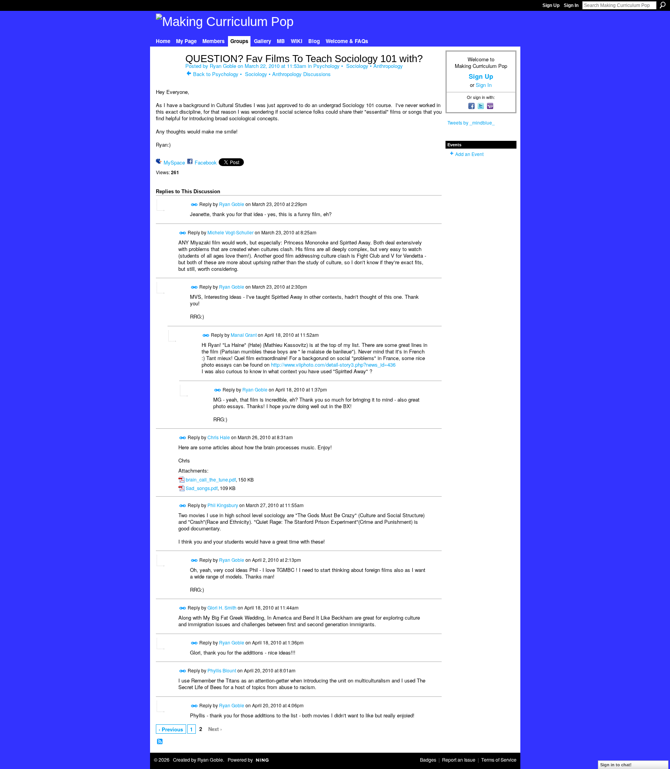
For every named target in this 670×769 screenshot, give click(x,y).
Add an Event (469, 154)
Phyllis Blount (221, 670)
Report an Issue (458, 759)
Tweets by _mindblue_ (471, 122)
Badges (428, 759)
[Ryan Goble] (168, 75)
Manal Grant (244, 334)
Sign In (571, 5)
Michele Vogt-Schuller (230, 232)
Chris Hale (218, 437)
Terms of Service (498, 759)
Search (663, 5)
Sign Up (550, 5)
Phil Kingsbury (222, 505)
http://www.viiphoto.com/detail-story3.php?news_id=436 (333, 364)
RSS (160, 741)
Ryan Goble (223, 65)
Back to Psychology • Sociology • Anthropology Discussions (262, 74)
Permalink (194, 204)
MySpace (174, 162)
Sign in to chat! (616, 764)
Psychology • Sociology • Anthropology (358, 65)
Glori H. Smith (222, 607)
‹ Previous (171, 729)
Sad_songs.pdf (202, 488)
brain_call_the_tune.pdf (211, 479)
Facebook (206, 162)
